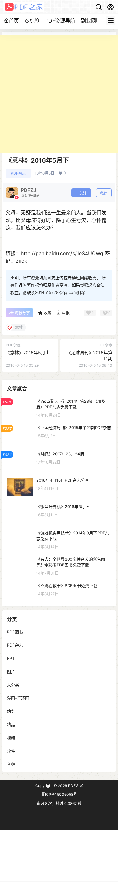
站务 (11, 711)
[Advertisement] (59, 94)
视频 (11, 737)
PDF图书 (15, 631)
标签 (35, 21)
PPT (10, 658)
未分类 (13, 684)
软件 (11, 750)
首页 (14, 21)
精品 (11, 724)
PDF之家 (75, 785)
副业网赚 (91, 21)
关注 (83, 193)
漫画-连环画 (18, 698)
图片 (11, 671)
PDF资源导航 (60, 21)
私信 (104, 193)
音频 (11, 763)
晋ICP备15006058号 (59, 794)
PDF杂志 (18, 173)
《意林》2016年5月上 (28, 352)
